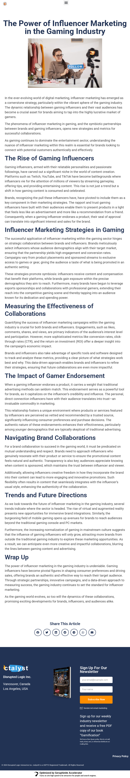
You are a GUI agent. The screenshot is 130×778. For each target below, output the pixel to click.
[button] (66, 2)
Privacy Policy (120, 756)
